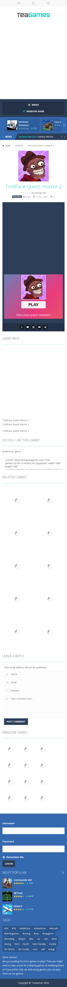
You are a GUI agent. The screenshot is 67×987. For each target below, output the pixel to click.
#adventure (40, 928)
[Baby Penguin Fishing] (10, 749)
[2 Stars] (23, 193)
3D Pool (18, 893)
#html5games (11, 933)
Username (8, 823)
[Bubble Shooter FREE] (43, 765)
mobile (52, 944)
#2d (6, 928)
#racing (26, 933)
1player (22, 938)
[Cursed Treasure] (43, 798)
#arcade (53, 928)
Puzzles (19, 146)
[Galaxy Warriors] (10, 798)
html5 (26, 944)
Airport (18, 906)
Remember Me (15, 857)
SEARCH (33, 3)
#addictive (25, 928)
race (35, 949)
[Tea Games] (34, 16)
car (38, 938)
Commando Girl (23, 880)
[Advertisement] (33, 59)
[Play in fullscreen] (33, 327)
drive (54, 938)
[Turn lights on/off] (21, 327)
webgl (51, 949)
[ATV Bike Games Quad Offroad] (43, 782)
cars (46, 938)
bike (31, 938)
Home (8, 146)
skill (43, 949)
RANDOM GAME (35, 111)
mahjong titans (56, 965)
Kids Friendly (39, 944)
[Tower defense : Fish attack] (27, 782)
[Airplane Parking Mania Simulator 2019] (43, 749)
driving (7, 944)
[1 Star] (21, 193)
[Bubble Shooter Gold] (27, 798)
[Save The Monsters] (10, 765)
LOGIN (18, 3)
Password (8, 841)
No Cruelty (23, 949)
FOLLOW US (48, 3)
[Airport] (7, 909)
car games (17, 973)
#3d (14, 928)
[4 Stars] (28, 193)
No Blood (9, 949)
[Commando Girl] (7, 882)
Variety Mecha (27, 136)
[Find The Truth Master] (10, 782)
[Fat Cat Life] (27, 749)
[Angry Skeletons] (27, 765)
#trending (9, 938)
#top (36, 933)
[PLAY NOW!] (12, 125)
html (17, 944)
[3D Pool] (7, 896)
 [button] (39, 327)
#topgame (48, 933)
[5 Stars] (30, 193)
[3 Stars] (26, 193)
